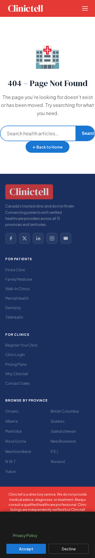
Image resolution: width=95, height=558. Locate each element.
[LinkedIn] (38, 238)
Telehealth (14, 317)
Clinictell (25, 8)
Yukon (10, 471)
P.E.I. (55, 451)
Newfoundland (18, 451)
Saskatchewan (63, 431)
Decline (69, 548)
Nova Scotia (15, 441)
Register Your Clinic (21, 345)
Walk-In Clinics (17, 289)
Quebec (58, 421)
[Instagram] (52, 238)
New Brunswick (63, 441)
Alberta (11, 421)
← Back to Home (47, 147)
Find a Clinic (15, 270)
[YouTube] (65, 238)
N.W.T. (11, 461)
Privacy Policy (25, 535)
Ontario (11, 411)
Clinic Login (15, 354)
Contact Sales (17, 383)
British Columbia (65, 411)
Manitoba (13, 431)
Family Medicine (18, 279)
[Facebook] (10, 238)
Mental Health (17, 298)
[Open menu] (85, 8)
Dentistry (13, 307)
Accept (26, 548)
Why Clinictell (16, 374)
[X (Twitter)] (24, 238)
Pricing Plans (16, 364)
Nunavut (58, 461)
